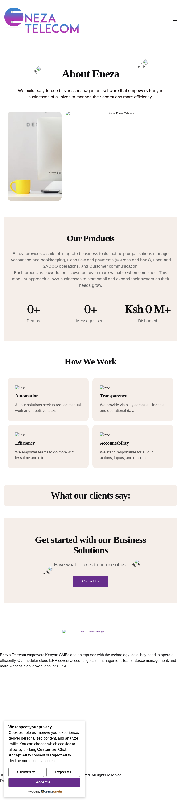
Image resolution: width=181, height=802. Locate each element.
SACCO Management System (25, 715)
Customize (26, 772)
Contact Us (90, 581)
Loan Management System (22, 685)
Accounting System (16, 692)
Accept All (44, 782)
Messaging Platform (16, 707)
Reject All (63, 772)
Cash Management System (22, 700)
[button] (175, 20)
